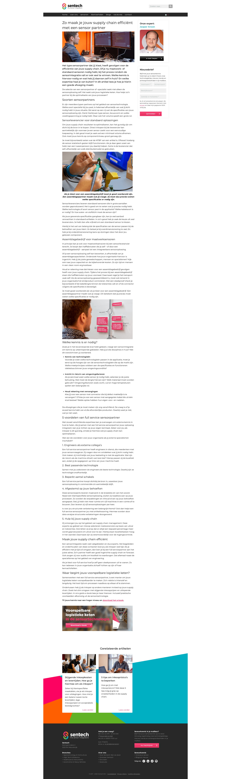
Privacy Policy (122, 774)
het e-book (118, 600)
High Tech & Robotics (72, 757)
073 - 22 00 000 (113, 734)
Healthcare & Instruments (73, 759)
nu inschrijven (147, 745)
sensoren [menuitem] (84, 15)
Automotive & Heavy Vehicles (75, 762)
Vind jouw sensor (142, 755)
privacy (142, 105)
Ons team (103, 759)
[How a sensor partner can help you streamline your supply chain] (167, 15)
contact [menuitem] (128, 15)
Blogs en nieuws (142, 757)
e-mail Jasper (151, 58)
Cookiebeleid (111, 774)
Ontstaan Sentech (106, 757)
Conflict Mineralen (134, 774)
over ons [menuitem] (74, 15)
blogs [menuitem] (108, 15)
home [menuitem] (64, 15)
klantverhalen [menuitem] (97, 15)
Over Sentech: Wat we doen (110, 755)
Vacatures (103, 762)
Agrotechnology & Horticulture (75, 755)
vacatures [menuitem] (118, 15)
